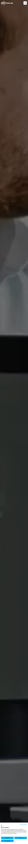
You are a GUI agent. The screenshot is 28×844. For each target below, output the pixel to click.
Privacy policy (23, 824)
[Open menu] (25, 3)
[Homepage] (7, 3)
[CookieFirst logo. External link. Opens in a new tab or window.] (1, 826)
